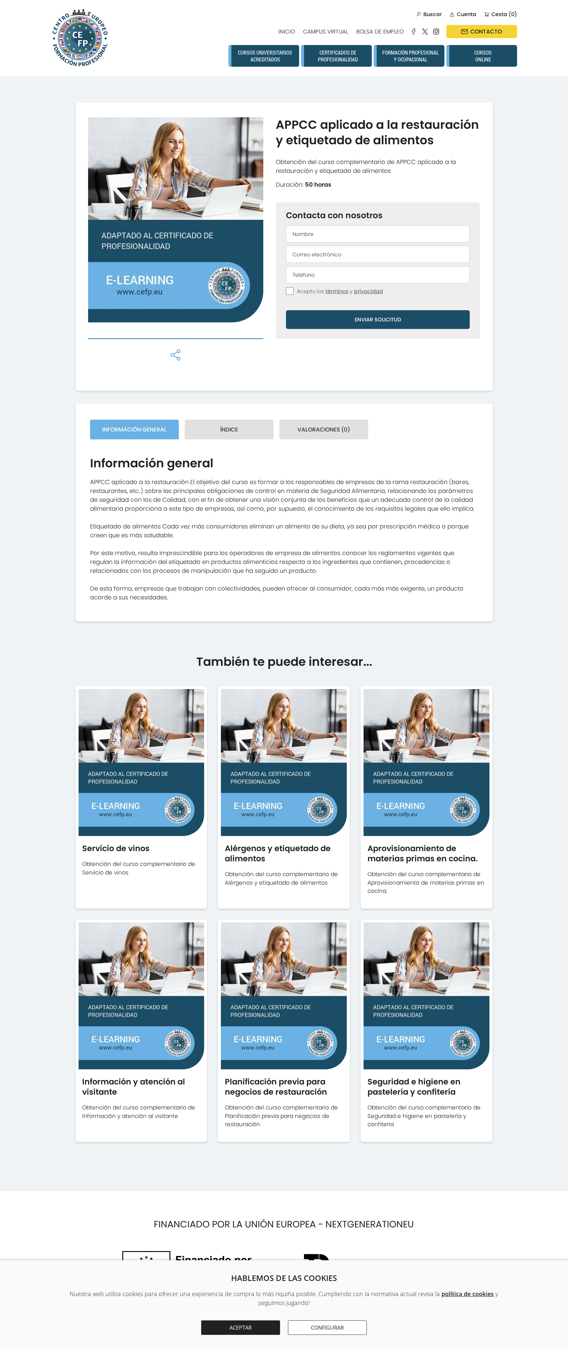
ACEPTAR (240, 1327)
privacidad (368, 291)
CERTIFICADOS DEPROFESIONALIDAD (338, 56)
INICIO (286, 31)
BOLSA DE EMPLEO (380, 31)
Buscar (432, 14)
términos (336, 291)
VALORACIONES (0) (323, 429)
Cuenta (466, 14)
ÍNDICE (229, 429)
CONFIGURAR (327, 1327)
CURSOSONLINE (483, 56)
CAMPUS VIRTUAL (325, 31)
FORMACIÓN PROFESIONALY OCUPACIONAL (410, 56)
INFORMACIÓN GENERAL (134, 429)
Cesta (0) (504, 14)
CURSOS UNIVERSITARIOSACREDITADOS (265, 56)
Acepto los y (340, 291)
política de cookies (467, 1294)
